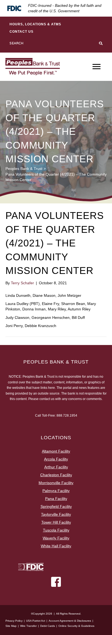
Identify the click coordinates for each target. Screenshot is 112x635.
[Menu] (96, 66)
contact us (46, 399)
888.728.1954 (67, 415)
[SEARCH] (101, 43)
